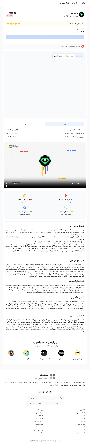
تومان (64, 124)
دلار (25, 124)
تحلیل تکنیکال (58, 56)
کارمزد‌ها (41, 416)
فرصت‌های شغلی (38, 430)
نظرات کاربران (39, 413)
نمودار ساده (79, 56)
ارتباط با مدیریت (80, 433)
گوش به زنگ (81, 424)
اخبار (83, 416)
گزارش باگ (40, 410)
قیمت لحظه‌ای (81, 413)
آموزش (83, 421)
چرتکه (83, 418)
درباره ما (41, 433)
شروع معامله (45, 37)
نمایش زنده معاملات (37, 421)
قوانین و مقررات (39, 418)
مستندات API (39, 427)
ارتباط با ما (82, 430)
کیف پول (82, 410)
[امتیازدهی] (8, 23)
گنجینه (83, 427)
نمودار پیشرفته (69, 56)
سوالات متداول (39, 424)
